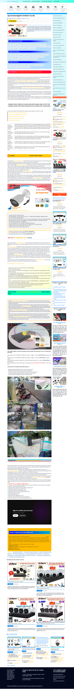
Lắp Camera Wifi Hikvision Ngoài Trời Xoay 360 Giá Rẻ (59, 57)
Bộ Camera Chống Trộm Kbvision (38, 65)
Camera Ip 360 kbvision (57, 91)
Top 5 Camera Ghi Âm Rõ (12, 46)
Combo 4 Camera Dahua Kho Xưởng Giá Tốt (59, 269)
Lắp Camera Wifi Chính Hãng (46, 1)
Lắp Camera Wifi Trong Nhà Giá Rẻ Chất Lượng (41, 54)
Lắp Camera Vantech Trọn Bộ (25, 67)
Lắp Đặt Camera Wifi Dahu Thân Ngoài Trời (16, 58)
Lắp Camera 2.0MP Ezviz (57, 73)
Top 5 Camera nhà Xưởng (28, 44)
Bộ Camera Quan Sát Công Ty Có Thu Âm (17, 556)
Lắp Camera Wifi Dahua (57, 59)
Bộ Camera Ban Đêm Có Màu (13, 67)
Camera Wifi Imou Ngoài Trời (58, 66)
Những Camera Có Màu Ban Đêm (29, 48)
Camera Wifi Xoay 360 (57, 64)
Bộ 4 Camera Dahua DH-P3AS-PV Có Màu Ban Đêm (59, 223)
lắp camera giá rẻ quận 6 (58, 681)
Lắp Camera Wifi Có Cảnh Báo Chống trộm (15, 54)
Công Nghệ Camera (26, 1)
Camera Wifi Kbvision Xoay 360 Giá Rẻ (59, 89)
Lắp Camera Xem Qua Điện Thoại (19, 553)
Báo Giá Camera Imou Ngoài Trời (44, 46)
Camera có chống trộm (57, 47)
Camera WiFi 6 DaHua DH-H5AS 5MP (42, 646)
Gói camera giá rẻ (12, 634)
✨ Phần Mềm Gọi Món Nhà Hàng (59, 289)
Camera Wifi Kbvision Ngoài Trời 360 (31, 58)
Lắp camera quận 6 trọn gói (59, 676)
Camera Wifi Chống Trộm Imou (58, 69)
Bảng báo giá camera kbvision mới (40, 44)
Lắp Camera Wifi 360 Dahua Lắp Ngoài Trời (58, 94)
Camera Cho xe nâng (56, 37)
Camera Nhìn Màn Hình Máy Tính (59, 53)
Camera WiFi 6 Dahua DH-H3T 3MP (28, 648)
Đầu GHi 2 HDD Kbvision (57, 25)
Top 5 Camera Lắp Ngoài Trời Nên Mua (15, 48)
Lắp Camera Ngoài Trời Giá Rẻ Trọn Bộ (21, 16)
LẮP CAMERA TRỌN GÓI (36, 1)
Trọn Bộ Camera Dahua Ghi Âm (14, 65)
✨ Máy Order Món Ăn (57, 294)
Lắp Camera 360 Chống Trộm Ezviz (59, 82)
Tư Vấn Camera (56, 1)
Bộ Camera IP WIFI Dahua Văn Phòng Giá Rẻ (59, 246)
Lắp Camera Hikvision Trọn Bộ (25, 65)
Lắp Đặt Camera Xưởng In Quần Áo (14, 623)
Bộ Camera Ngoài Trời (57, 20)
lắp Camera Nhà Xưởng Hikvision (59, 30)
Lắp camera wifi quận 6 (58, 674)
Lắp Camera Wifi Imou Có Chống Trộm (27, 56)
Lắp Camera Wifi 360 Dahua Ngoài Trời (59, 85)
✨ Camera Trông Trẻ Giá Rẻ (58, 305)
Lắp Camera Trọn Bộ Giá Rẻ (58, 32)
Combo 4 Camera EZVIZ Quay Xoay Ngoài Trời (13, 649)
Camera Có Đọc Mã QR (57, 34)
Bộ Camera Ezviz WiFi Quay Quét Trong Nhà (58, 201)
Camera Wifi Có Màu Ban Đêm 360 (59, 71)
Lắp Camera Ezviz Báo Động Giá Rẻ (59, 61)
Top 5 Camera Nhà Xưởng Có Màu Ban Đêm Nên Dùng (28, 46)
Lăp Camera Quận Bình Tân (18, 552)
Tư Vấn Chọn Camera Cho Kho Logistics (58, 40)
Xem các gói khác (11, 665)
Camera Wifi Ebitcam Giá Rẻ (59, 366)
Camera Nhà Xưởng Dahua (58, 22)
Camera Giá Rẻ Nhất (56, 43)
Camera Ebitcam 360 (28, 54)
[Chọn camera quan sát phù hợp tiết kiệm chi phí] (66, 9)
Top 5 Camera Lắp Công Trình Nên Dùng (15, 44)
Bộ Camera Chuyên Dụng (57, 15)
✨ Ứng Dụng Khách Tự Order (59, 293)
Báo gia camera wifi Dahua (39, 56)
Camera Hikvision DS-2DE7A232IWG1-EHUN (55, 649)
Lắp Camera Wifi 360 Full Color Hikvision (58, 77)
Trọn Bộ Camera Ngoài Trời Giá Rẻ (59, 172)
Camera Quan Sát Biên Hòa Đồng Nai (59, 343)
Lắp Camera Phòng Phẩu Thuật (58, 45)
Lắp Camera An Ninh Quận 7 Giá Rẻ (59, 323)
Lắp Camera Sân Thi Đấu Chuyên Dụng (31, 552)
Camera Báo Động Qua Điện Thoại (59, 387)
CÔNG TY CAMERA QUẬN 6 (12, 1)
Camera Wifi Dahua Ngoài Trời (13, 56)
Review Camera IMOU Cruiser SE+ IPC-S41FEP (34, 553)
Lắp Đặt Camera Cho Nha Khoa (43, 588)
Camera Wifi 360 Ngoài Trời (58, 79)
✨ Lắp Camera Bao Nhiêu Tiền (59, 296)
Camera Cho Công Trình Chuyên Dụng (58, 51)
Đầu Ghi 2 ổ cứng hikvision (57, 27)
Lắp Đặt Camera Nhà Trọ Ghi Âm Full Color (45, 623)
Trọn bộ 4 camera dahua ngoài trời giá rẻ (58, 110)
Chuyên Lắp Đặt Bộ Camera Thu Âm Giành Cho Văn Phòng (25, 555)
